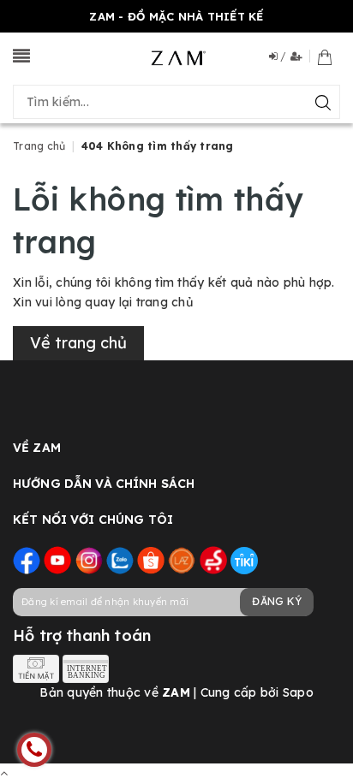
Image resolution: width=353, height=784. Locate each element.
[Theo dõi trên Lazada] (181, 559)
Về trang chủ (78, 343)
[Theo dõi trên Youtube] (57, 559)
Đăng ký (277, 601)
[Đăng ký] (300, 56)
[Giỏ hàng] (325, 55)
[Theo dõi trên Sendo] (213, 559)
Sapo (298, 692)
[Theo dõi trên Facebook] (26, 559)
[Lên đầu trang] (4, 773)
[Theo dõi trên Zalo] (120, 559)
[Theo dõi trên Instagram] (89, 559)
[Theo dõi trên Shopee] (151, 559)
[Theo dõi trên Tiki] (244, 559)
